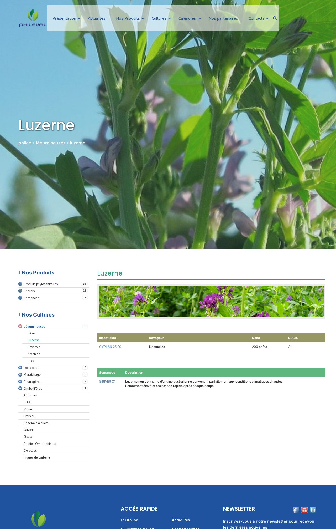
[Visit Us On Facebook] (295, 518)
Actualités (181, 520)
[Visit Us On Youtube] (304, 518)
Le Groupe (129, 520)
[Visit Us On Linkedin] (313, 518)
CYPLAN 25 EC (110, 347)
